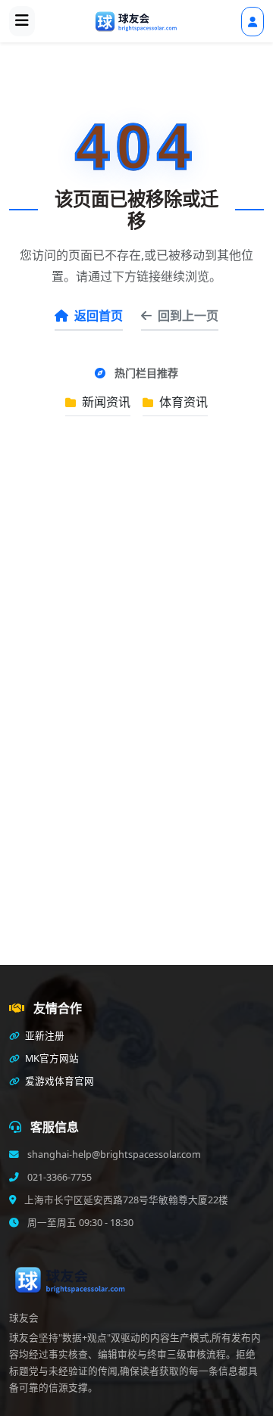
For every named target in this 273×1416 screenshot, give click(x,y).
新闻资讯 (104, 402)
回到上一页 (188, 315)
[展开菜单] (22, 21)
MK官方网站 (51, 1058)
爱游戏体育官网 (58, 1081)
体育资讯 (182, 402)
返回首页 (98, 315)
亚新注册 (43, 1035)
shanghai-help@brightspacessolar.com (113, 1154)
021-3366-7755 (58, 1177)
